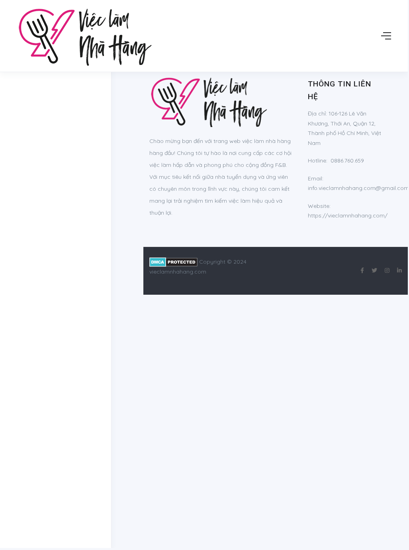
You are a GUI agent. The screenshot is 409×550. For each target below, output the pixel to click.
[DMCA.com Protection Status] (173, 261)
